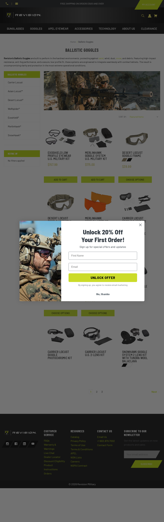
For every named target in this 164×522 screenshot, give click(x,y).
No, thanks (103, 294)
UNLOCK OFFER (103, 278)
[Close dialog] (140, 225)
